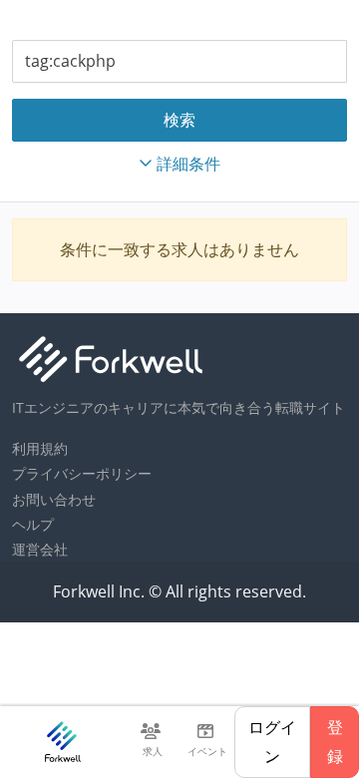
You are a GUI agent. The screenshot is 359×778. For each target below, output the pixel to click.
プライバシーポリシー (82, 473)
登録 (335, 741)
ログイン (272, 741)
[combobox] (179, 61)
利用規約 (40, 448)
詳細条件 (188, 164)
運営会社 (40, 549)
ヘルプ (33, 524)
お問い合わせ (54, 499)
